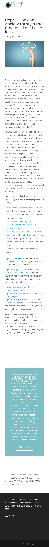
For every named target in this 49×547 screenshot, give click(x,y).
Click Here (24, 447)
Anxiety (8, 36)
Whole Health (18, 36)
